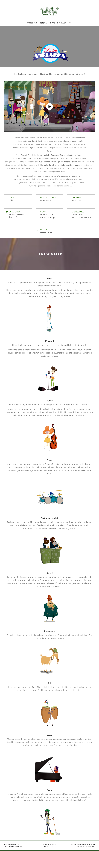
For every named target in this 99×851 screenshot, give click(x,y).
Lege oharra (74, 844)
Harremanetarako (58, 23)
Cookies (92, 846)
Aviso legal (82, 844)
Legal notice (91, 844)
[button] (72, 23)
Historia (43, 23)
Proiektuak (32, 23)
